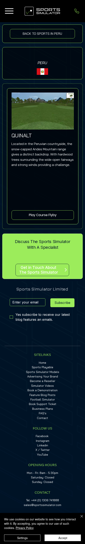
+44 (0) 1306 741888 (45, 500)
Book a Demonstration (42, 390)
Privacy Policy (25, 528)
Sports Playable (42, 367)
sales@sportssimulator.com (42, 505)
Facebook (42, 436)
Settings (22, 538)
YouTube (42, 454)
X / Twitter (42, 450)
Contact (42, 418)
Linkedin (42, 445)
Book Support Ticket (42, 404)
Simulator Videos (42, 386)
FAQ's (42, 413)
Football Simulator (42, 399)
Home (42, 363)
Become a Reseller (42, 381)
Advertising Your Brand (42, 376)
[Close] (79, 519)
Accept (62, 538)
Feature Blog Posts (42, 395)
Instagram (42, 441)
